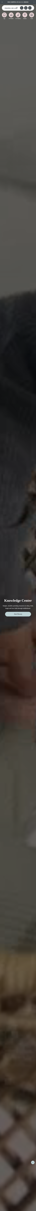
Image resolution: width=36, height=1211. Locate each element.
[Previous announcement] (2, 2)
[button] (21, 8)
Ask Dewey (18, 614)
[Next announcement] (34, 2)
